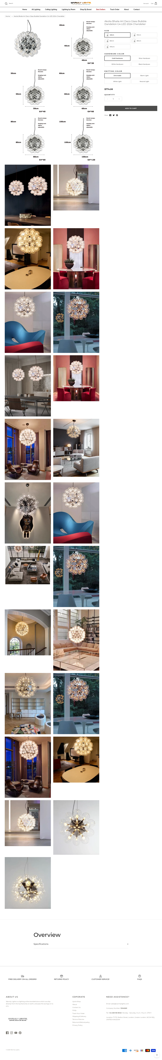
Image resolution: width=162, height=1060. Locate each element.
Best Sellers (100, 9)
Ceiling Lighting (51, 9)
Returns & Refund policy (81, 1022)
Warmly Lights (15, 1050)
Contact (137, 9)
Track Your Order (78, 1013)
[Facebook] (7, 1032)
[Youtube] (15, 1032)
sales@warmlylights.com (120, 1004)
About (126, 9)
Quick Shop (76, 1001)
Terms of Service (78, 1019)
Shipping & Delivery (79, 1016)
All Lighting (36, 9)
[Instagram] (11, 1032)
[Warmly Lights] (81, 3)
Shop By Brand (85, 9)
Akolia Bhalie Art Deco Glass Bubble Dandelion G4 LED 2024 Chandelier (39, 16)
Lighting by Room (68, 9)
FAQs (74, 1010)
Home (24, 9)
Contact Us (76, 1007)
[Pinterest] (20, 1032)
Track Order (114, 9)
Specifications (41, 944)
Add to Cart (131, 108)
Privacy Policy (77, 1025)
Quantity (109, 95)
